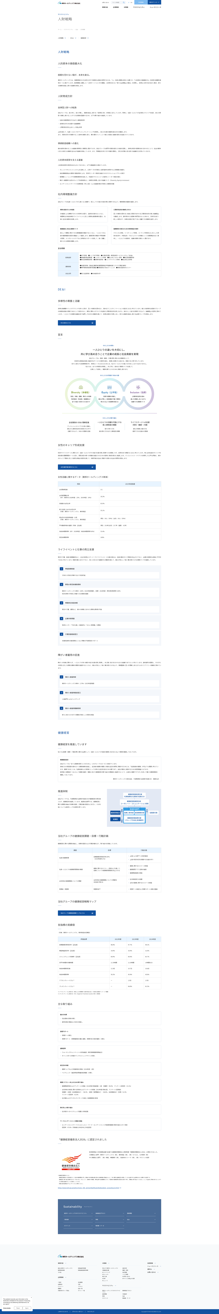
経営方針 (124, 1268)
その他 (59, 1272)
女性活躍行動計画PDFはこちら (69, 467)
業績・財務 (125, 1270)
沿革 (79, 1284)
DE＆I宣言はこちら (66, 323)
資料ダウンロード (154, 2)
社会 (77, 29)
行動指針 (66, 1219)
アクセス (80, 1286)
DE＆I (72, 38)
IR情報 (104, 1263)
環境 (97, 1219)
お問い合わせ (151, 1272)
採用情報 (140, 2)
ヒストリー (61, 1286)
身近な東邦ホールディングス (65, 1268)
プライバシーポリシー (77, 1311)
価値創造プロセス (100, 1213)
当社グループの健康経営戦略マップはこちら (73, 913)
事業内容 (60, 1263)
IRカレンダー (105, 1274)
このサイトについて (63, 1311)
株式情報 (124, 1272)
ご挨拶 (59, 1282)
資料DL (149, 1269)
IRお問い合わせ (126, 1276)
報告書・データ (100, 1226)
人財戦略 (60, 38)
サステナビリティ (68, 29)
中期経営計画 (105, 1270)
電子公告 (104, 1276)
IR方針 (103, 1278)
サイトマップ (90, 1311)
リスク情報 (125, 1274)
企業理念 (60, 1284)
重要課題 (129, 1213)
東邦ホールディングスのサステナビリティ (75, 1213)
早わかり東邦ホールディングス (110, 1268)
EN (131, 2)
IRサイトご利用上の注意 (128, 1278)
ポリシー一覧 (81, 1290)
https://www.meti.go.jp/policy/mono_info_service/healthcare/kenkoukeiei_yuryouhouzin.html (88, 1188)
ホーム (60, 29)
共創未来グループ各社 (63, 1290)
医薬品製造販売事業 (83, 1270)
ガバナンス (67, 1226)
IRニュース (105, 1280)
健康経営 (83, 38)
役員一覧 (80, 1288)
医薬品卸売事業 (82, 1268)
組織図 (59, 1288)
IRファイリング (106, 1272)
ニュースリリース (152, 1266)
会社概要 (80, 1282)
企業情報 (60, 1277)
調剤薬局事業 (61, 1270)
